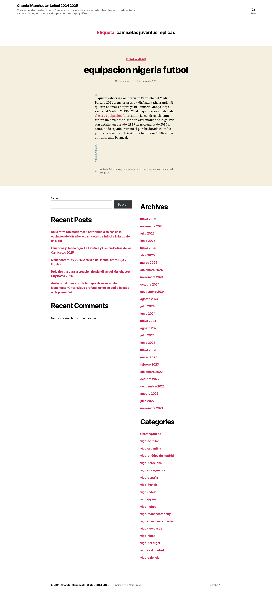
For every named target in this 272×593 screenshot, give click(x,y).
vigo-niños (147, 536)
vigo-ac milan (149, 441)
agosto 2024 (149, 299)
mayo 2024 (148, 321)
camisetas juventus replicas (137, 169)
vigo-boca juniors (152, 470)
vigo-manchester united (157, 521)
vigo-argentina (150, 448)
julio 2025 (147, 233)
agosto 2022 (149, 393)
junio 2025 (147, 241)
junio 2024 (147, 313)
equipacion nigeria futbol (136, 69)
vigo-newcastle (151, 528)
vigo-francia (149, 485)
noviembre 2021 (151, 408)
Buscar (54, 198)
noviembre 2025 (151, 226)
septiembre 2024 (152, 291)
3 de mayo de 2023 (147, 81)
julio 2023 (147, 335)
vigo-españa (149, 477)
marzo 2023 (148, 357)
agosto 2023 (149, 328)
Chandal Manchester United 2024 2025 (47, 5)
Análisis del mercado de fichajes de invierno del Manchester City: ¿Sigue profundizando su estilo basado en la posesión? (90, 288)
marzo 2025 (148, 262)
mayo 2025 (148, 248)
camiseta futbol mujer (110, 169)
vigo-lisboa (148, 506)
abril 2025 (147, 255)
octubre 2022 (149, 379)
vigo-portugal (150, 543)
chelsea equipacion (108, 116)
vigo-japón (148, 499)
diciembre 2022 (151, 372)
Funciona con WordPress (127, 585)
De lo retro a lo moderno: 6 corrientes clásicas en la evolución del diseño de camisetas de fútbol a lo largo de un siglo (90, 236)
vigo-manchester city (155, 514)
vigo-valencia (150, 557)
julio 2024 (147, 306)
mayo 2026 (148, 219)
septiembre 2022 (152, 386)
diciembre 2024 (151, 270)
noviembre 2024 (151, 277)
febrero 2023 (149, 364)
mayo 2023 (148, 350)
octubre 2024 (150, 284)
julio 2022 (147, 401)
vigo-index (148, 492)
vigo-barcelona (151, 463)
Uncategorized (136, 59)
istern (125, 81)
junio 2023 (147, 342)
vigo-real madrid (152, 550)
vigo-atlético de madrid (157, 455)
